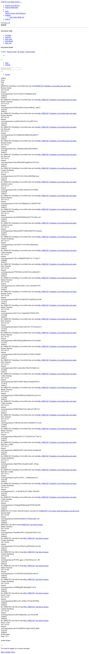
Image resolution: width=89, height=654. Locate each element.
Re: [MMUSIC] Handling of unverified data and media (57, 100)
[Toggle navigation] (21, 2)
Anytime (8, 35)
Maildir (7, 652)
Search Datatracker (11, 7)
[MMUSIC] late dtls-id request (32, 525)
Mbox (3, 652)
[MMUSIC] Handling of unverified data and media (53, 86)
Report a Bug (11, 52)
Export (7, 74)
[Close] (2, 645)
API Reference (20, 13)
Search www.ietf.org (12, 5)
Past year (8, 43)
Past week (8, 39)
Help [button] (7, 11)
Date (6, 63)
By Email (21, 52)
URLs (13, 652)
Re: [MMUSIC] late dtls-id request (36, 538)
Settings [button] (8, 15)
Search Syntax (10, 13)
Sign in (7, 19)
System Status (30, 52)
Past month (9, 41)
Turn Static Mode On (17, 17)
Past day (8, 37)
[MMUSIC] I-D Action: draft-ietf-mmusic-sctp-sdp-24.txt (59, 511)
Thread (7, 65)
